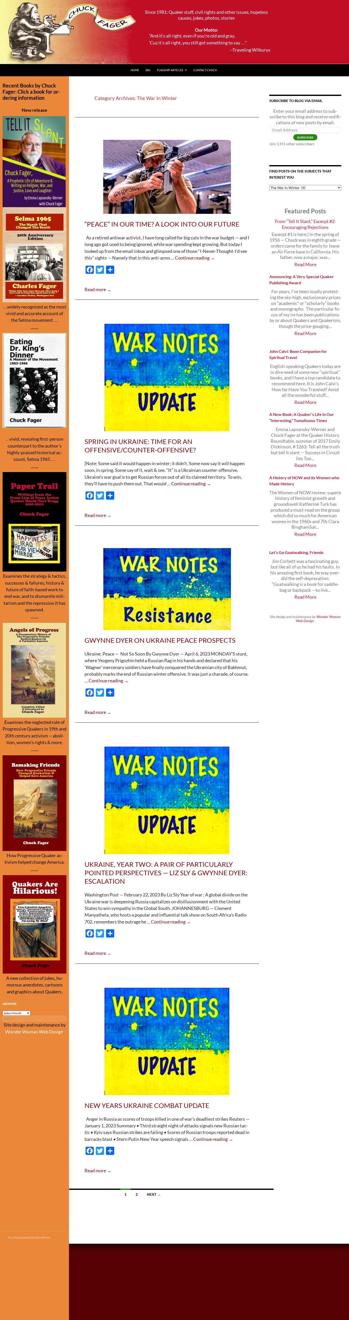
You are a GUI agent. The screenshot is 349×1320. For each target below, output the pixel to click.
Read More (305, 264)
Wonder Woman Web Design (34, 1031)
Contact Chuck (205, 70)
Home (135, 70)
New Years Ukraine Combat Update (147, 1105)
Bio (148, 70)
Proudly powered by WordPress (29, 1237)
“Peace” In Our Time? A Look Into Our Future (162, 224)
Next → (154, 1194)
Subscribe (305, 137)
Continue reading (195, 258)
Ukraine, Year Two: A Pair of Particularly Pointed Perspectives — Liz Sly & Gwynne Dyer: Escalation (166, 872)
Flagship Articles (170, 70)
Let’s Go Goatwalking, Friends (296, 552)
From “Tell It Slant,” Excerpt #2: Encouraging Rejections (305, 224)
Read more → (98, 289)
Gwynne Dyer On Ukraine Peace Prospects (160, 640)
